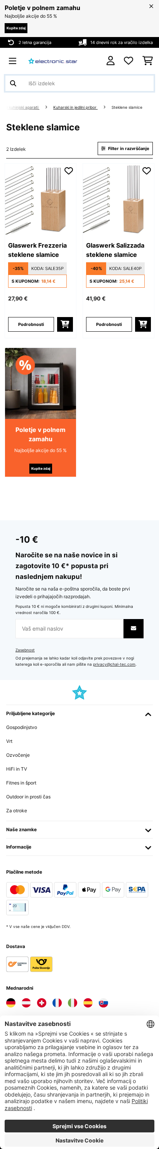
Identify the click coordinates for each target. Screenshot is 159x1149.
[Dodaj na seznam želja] (68, 171)
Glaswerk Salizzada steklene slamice (115, 249)
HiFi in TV (16, 769)
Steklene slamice (128, 107)
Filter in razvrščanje (128, 148)
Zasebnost (25, 650)
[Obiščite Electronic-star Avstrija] (26, 1002)
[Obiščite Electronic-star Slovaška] (103, 1002)
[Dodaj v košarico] (65, 324)
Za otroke (16, 810)
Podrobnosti (31, 324)
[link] (40, 199)
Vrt (9, 741)
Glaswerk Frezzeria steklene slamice (37, 249)
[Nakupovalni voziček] (147, 61)
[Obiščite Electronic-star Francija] (57, 1002)
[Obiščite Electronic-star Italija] (72, 1002)
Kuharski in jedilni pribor (75, 107)
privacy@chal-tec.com (114, 664)
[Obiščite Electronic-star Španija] (88, 1002)
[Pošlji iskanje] (13, 83)
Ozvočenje (18, 755)
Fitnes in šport (21, 783)
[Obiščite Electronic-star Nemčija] (10, 1002)
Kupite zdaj (16, 28)
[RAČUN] (111, 60)
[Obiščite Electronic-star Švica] (41, 1002)
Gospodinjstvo (21, 727)
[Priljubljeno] (128, 61)
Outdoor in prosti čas (28, 797)
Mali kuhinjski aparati (19, 107)
